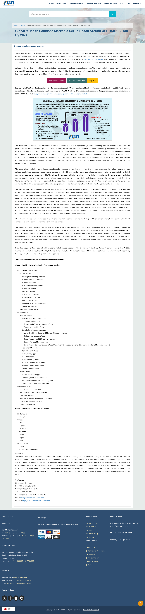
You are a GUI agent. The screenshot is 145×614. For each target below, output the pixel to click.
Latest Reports (76, 4)
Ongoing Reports (93, 4)
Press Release (110, 4)
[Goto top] (140, 603)
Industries (61, 4)
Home (51, 4)
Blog (122, 4)
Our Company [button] (133, 4)
